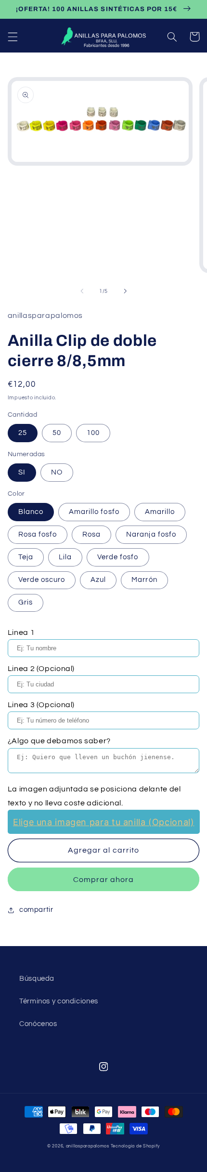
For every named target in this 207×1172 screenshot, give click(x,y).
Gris (25, 602)
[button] (12, 37)
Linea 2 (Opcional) (41, 668)
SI (22, 472)
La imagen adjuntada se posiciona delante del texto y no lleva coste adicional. (94, 795)
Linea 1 (21, 632)
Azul (98, 579)
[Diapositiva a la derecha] (125, 291)
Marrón (144, 579)
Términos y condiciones (58, 1001)
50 (56, 432)
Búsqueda (36, 978)
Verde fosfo (118, 557)
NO (57, 472)
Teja (25, 557)
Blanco (30, 511)
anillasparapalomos (87, 1146)
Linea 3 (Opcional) (41, 705)
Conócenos (38, 1023)
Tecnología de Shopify (135, 1146)
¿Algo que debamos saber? (59, 741)
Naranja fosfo (151, 534)
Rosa (91, 534)
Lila (65, 557)
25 (22, 432)
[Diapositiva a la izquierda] (81, 291)
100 (93, 432)
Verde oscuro (41, 579)
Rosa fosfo (37, 534)
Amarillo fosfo (94, 511)
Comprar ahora (103, 879)
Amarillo (160, 511)
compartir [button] (36, 909)
